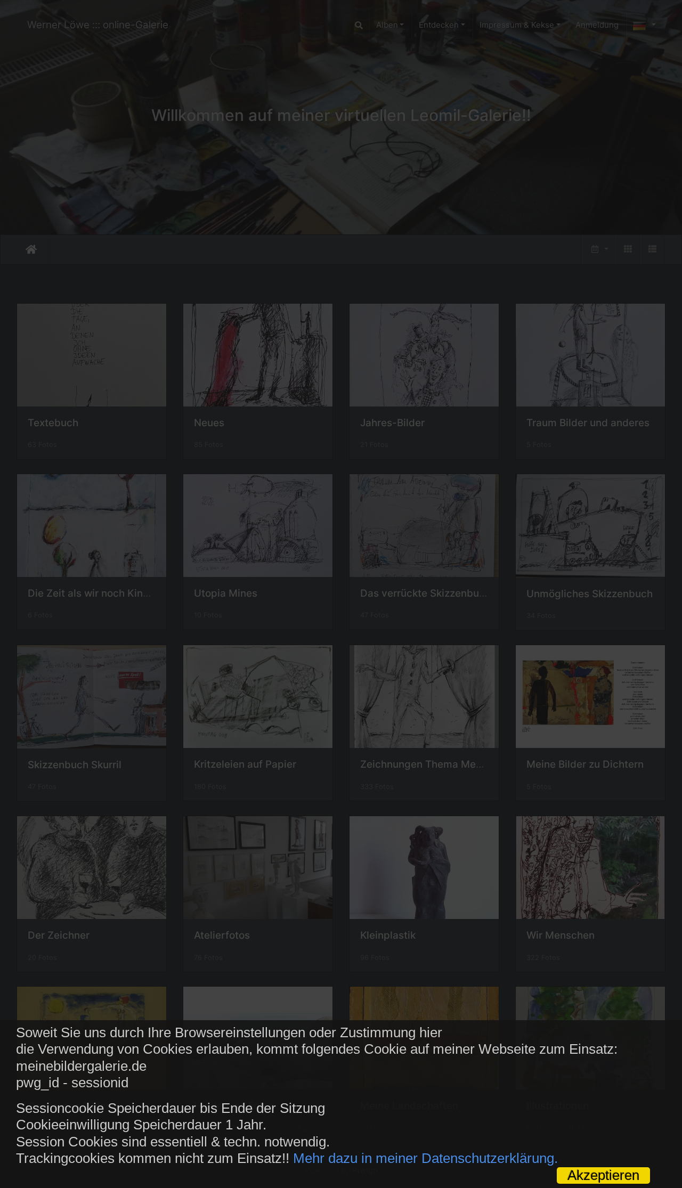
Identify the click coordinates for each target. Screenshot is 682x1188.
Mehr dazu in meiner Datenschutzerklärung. (425, 1158)
